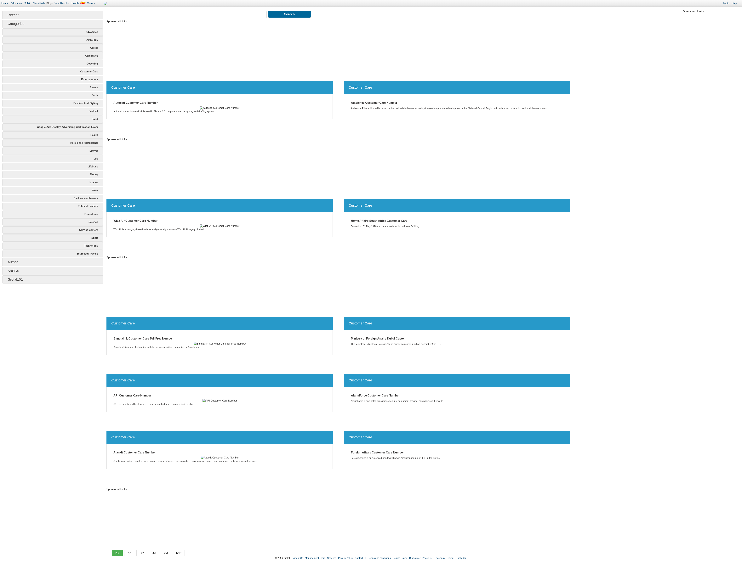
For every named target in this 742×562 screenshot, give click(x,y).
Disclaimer (414, 558)
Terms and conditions (379, 558)
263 (154, 553)
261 (130, 553)
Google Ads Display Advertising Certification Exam (67, 127)
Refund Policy (400, 558)
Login (726, 3)
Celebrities (91, 55)
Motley (94, 174)
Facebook (439, 558)
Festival (93, 111)
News (95, 190)
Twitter (450, 558)
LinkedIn (461, 558)
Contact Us (360, 558)
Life (96, 158)
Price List (427, 558)
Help (734, 3)
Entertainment (89, 79)
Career (94, 47)
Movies (93, 182)
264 (166, 553)
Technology (91, 245)
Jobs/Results (61, 3)
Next (178, 553)
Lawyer (93, 150)
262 (142, 553)
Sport (94, 237)
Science (93, 222)
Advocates (92, 32)
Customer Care (89, 71)
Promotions (91, 214)
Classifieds (39, 3)
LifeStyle (93, 166)
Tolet (27, 3)
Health (75, 3)
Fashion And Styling (85, 103)
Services (331, 558)
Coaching (92, 63)
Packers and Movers (86, 198)
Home (4, 3)
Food (95, 119)
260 (117, 553)
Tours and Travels (87, 253)
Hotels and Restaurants (84, 142)
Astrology (92, 39)
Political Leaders (88, 206)
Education (16, 3)
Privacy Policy (345, 558)
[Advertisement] (222, 51)
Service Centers (88, 229)
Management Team (315, 558)
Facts (95, 95)
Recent (13, 15)
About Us (298, 558)
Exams (94, 87)
